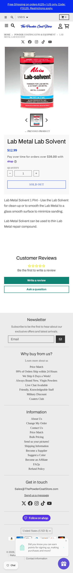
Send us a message (36, 495)
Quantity (13, 168)
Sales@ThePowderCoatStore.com (36, 488)
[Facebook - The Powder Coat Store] (29, 41)
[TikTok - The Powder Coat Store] (43, 41)
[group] (36, 120)
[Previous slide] (26, 120)
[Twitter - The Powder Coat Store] (23, 41)
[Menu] (6, 25)
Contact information (36, 558)
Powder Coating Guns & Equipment (34, 34)
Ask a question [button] (36, 289)
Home (7, 34)
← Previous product (37, 131)
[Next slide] (46, 120)
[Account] (60, 26)
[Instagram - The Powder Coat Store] (36, 41)
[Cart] (66, 26)
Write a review (36, 280)
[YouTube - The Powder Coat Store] (50, 41)
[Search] (12, 25)
